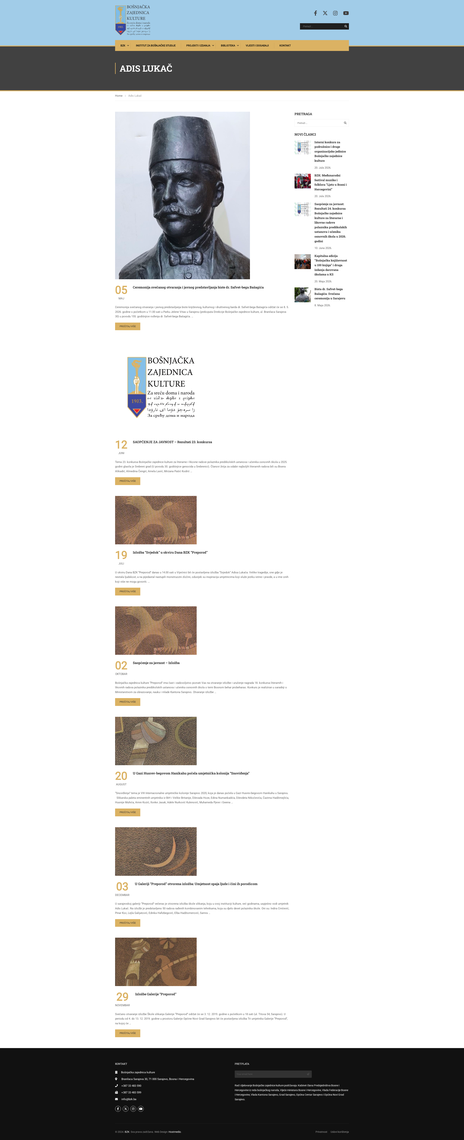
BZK (123, 45)
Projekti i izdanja (198, 45)
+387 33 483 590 (131, 1085)
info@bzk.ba (128, 1099)
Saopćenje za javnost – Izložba (156, 663)
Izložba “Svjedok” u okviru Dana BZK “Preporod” (170, 552)
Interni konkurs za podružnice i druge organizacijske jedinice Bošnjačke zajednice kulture (330, 151)
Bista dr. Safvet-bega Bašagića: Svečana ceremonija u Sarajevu (329, 293)
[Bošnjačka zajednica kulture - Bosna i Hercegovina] (132, 20)
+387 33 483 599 (131, 1092)
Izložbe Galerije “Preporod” (155, 994)
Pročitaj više (128, 326)
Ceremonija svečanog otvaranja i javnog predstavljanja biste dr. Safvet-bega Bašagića (198, 287)
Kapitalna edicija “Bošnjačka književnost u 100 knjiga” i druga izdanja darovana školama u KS (330, 265)
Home (119, 95)
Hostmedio (175, 1131)
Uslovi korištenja (340, 1131)
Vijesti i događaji (257, 45)
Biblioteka (228, 45)
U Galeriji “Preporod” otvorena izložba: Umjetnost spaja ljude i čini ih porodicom (196, 884)
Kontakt (285, 45)
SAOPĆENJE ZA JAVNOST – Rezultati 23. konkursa (172, 442)
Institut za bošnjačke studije (156, 45)
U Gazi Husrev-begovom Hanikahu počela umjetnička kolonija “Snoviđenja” (191, 773)
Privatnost (321, 1131)
